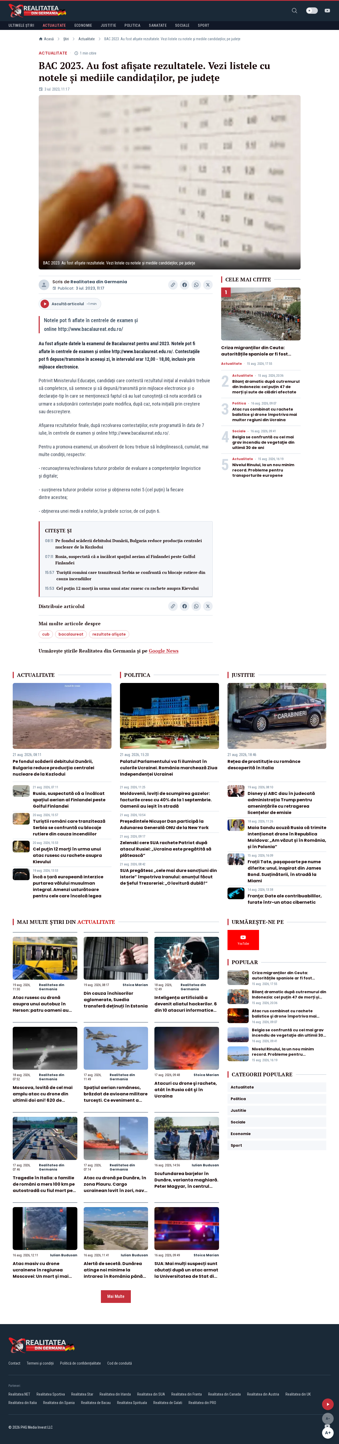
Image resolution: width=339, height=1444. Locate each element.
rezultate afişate (109, 634)
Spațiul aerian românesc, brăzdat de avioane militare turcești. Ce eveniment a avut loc (116, 1097)
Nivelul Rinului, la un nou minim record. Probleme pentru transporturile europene (263, 470)
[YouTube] (327, 10)
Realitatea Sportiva (51, 1394)
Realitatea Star (82, 1394)
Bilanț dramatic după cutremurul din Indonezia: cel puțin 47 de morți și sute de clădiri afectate (266, 387)
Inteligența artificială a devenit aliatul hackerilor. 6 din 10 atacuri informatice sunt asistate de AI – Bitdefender (185, 1010)
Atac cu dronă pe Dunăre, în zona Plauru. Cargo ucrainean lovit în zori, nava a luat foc (115, 1187)
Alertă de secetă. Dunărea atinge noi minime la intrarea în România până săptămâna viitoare (113, 1273)
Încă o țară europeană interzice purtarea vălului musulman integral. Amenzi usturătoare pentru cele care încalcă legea (68, 886)
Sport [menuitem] (203, 25)
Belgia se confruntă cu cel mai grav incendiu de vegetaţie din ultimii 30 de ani (263, 442)
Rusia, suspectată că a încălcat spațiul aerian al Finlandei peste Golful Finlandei (125, 560)
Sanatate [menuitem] (158, 25)
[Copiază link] (173, 285)
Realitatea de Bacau (96, 1403)
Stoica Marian (135, 985)
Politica (239, 403)
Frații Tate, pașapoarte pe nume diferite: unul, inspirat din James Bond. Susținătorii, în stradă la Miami (284, 871)
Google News (164, 650)
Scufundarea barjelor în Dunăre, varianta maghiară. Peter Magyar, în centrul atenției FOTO (186, 1183)
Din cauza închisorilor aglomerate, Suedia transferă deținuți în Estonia (116, 999)
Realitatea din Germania (98, 282)
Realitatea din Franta (186, 1394)
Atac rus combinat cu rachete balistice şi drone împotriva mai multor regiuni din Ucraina (264, 414)
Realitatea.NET (19, 1394)
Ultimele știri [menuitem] (21, 25)
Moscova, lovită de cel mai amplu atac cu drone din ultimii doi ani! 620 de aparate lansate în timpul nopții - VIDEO (43, 1100)
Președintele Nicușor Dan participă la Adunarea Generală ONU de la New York (164, 824)
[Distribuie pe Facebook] (184, 285)
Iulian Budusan (205, 1165)
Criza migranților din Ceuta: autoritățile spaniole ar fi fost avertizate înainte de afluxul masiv (254, 357)
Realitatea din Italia (22, 1403)
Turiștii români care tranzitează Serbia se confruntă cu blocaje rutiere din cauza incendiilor (130, 575)
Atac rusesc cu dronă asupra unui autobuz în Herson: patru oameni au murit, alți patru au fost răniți (41, 1010)
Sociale (239, 431)
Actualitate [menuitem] (54, 25)
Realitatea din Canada (224, 1394)
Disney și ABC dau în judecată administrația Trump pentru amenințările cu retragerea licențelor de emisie (281, 803)
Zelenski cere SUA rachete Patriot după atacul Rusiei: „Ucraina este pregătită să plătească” (165, 849)
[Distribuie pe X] (208, 285)
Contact (14, 1363)
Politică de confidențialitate (80, 1363)
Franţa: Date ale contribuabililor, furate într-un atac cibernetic (285, 899)
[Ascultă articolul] (328, 1404)
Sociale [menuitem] (182, 25)
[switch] (312, 10)
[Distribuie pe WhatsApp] (196, 285)
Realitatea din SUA (151, 1394)
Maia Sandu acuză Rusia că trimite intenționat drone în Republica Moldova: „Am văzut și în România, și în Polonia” (287, 837)
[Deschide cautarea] (294, 10)
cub (46, 634)
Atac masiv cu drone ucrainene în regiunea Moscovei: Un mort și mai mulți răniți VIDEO (41, 1273)
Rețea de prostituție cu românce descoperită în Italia (264, 764)
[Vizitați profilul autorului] (44, 285)
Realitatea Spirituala (132, 1403)
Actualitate (86, 39)
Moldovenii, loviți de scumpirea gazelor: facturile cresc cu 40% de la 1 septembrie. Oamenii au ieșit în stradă (166, 799)
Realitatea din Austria (263, 1394)
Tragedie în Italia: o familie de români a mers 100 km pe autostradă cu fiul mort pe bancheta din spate (44, 1187)
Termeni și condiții (40, 1363)
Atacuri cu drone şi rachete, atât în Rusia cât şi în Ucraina (185, 1089)
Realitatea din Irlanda (115, 1394)
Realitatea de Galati (167, 1403)
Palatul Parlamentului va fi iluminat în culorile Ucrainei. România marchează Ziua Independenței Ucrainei (168, 767)
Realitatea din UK (298, 1394)
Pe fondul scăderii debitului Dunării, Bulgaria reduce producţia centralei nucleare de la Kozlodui (128, 544)
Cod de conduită (119, 1363)
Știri (66, 39)
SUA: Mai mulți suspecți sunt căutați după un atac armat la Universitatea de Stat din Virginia (186, 1273)
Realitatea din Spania (59, 1403)
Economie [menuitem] (83, 25)
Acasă (49, 39)
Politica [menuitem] (132, 25)
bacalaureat (71, 634)
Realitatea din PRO (202, 1403)
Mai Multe (115, 1296)
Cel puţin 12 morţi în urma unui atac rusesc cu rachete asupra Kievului (127, 588)
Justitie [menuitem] (108, 25)
